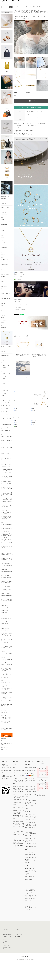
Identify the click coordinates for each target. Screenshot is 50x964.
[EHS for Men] (4, 749)
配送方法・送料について (7, 934)
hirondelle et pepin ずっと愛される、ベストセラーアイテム (38, 9)
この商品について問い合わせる (20, 309)
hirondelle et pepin (20, 6)
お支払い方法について (7, 931)
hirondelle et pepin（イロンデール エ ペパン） (35, 111)
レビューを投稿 (17, 301)
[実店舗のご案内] (4, 747)
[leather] (15, 426)
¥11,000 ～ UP (29, 12)
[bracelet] (39, 403)
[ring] (15, 400)
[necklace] (16, 391)
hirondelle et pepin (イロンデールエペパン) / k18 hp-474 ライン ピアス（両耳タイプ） (39, 355)
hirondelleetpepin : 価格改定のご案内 (39, 11)
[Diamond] (33, 420)
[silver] (15, 424)
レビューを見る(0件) (18, 299)
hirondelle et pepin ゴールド (19, 9)
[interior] (33, 410)
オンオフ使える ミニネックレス (19, 11)
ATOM (19, 936)
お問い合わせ (5, 929)
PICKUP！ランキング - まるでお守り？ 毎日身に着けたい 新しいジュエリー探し (26, 10)
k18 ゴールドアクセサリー (37, 6)
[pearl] (32, 424)
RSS (16, 936)
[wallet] (15, 410)
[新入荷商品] (6, 12)
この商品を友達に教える (18, 307)
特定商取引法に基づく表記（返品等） (21, 304)
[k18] (15, 420)
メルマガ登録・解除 (7, 936)
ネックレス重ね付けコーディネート (37, 12)
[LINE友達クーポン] (5, 198)
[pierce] (15, 408)
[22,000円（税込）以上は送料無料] (6, 744)
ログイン (17, 929)
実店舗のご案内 (6, 939)
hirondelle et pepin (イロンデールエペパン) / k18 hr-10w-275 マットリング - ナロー (23, 379)
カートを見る (17, 931)
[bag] (32, 408)
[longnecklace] (39, 394)
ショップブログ (6, 945)
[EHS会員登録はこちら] (6, 741)
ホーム (15, 6)
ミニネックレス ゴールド (29, 11)
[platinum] (33, 422)
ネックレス (26, 6)
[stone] (15, 422)
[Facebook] (3, 738)
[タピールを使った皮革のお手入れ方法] (6, 347)
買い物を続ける (17, 311)
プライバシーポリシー (19, 934)
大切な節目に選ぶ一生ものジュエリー (20, 13)
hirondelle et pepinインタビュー (39, 13)
